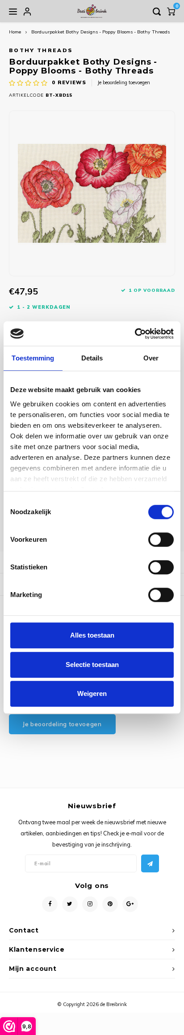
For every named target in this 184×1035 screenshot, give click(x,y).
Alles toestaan (92, 635)
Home (15, 32)
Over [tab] (151, 358)
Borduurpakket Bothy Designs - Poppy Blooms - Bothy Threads (100, 32)
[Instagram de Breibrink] (90, 904)
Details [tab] (92, 358)
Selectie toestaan (92, 664)
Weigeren (92, 693)
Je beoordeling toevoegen (123, 82)
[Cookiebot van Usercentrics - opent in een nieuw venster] (135, 334)
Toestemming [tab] (33, 358)
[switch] (161, 539)
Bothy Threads (41, 50)
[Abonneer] (150, 863)
